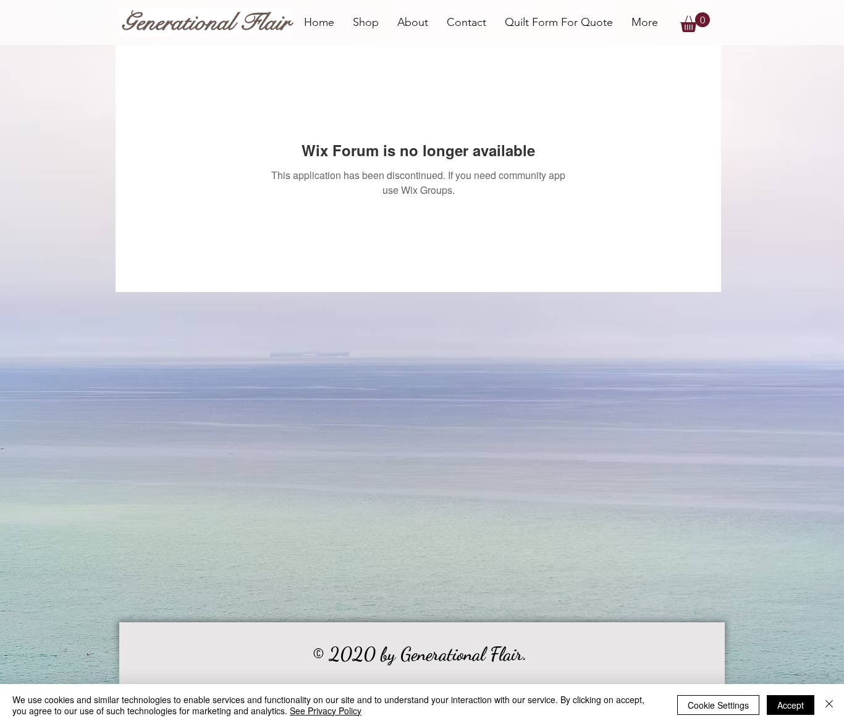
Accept (790, 705)
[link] (695, 22)
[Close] (829, 705)
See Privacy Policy (325, 710)
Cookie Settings (718, 705)
